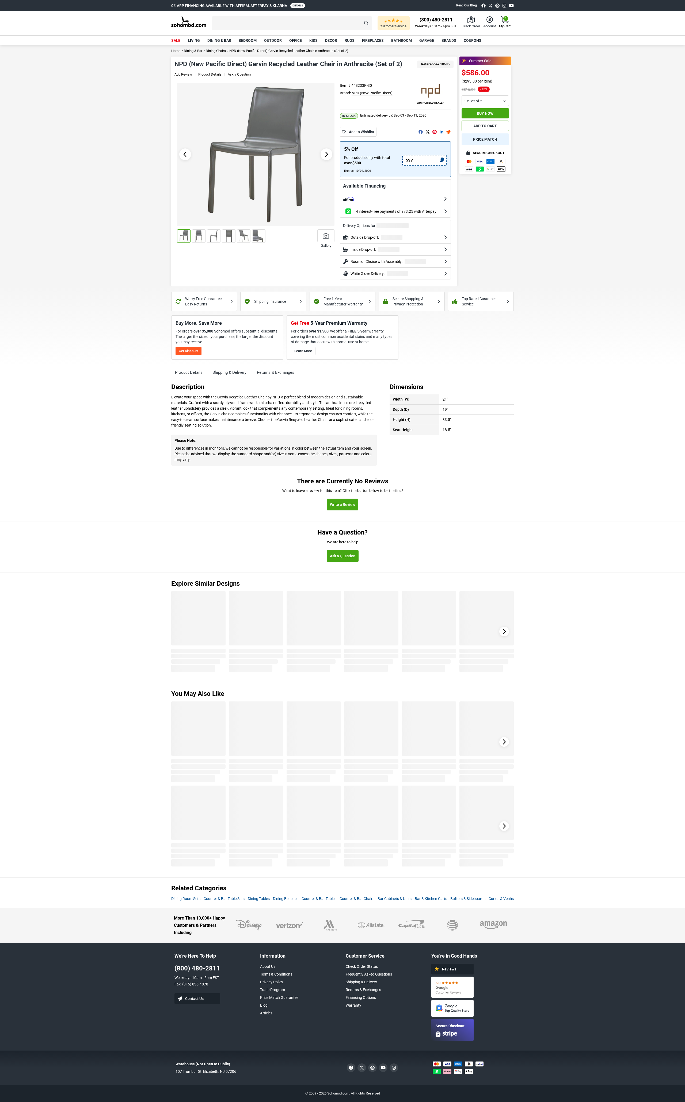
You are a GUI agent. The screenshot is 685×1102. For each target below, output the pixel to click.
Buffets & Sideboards (467, 898)
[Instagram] (504, 5)
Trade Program (272, 990)
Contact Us (194, 998)
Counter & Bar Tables (319, 898)
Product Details (210, 74)
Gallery (326, 246)
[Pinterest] (497, 5)
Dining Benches (285, 898)
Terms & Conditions (276, 974)
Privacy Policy (271, 982)
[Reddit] (448, 132)
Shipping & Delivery (361, 982)
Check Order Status (362, 966)
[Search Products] (366, 23)
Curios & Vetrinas (503, 898)
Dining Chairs (216, 51)
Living (194, 40)
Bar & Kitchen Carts (431, 898)
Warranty (353, 1005)
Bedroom (248, 40)
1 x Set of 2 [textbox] (473, 101)
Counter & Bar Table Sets (224, 898)
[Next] (504, 631)
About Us (267, 966)
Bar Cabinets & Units (395, 898)
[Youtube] (511, 5)
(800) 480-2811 (197, 968)
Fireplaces (373, 40)
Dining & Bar (219, 40)
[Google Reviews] (452, 987)
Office (295, 40)
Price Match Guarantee (279, 997)
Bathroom (401, 40)
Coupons (472, 40)
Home (175, 51)
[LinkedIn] (441, 132)
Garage (426, 40)
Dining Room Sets (185, 898)
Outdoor (273, 40)
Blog (264, 1005)
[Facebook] (483, 5)
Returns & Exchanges (363, 990)
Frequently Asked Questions (369, 974)
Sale (175, 40)
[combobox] (485, 100)
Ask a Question (239, 74)
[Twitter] (490, 5)
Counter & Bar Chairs (357, 898)
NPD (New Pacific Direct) (372, 93)
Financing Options (361, 997)
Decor (331, 40)
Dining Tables (259, 898)
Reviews (449, 969)
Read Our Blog (466, 5)
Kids (313, 40)
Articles (266, 1013)
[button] (292, 23)
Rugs (350, 40)
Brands (449, 40)
